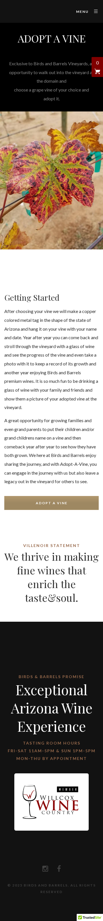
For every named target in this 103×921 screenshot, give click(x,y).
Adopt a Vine (52, 503)
